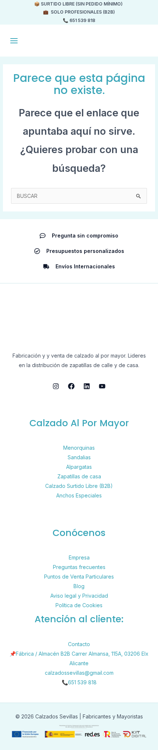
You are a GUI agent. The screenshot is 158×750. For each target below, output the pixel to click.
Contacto (79, 644)
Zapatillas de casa (79, 476)
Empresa (79, 557)
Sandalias (79, 457)
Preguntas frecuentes (79, 567)
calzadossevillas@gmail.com (79, 673)
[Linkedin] (86, 386)
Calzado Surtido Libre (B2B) (79, 486)
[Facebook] (71, 386)
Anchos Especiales (79, 495)
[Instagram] (56, 386)
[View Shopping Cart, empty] (143, 41)
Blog (79, 586)
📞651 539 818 (79, 682)
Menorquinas (79, 448)
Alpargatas (79, 467)
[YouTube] (102, 386)
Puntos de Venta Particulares (79, 576)
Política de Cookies (79, 605)
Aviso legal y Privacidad (79, 596)
